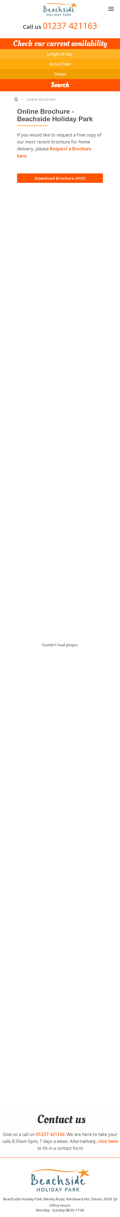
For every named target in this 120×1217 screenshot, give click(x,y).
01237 (50, 1134)
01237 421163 (70, 25)
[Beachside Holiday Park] (60, 9)
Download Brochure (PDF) (60, 178)
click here (108, 1141)
